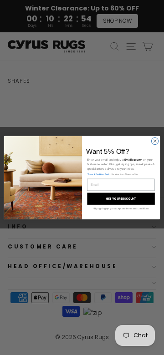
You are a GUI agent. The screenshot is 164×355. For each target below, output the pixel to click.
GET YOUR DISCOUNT (121, 199)
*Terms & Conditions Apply (98, 174)
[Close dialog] (154, 140)
